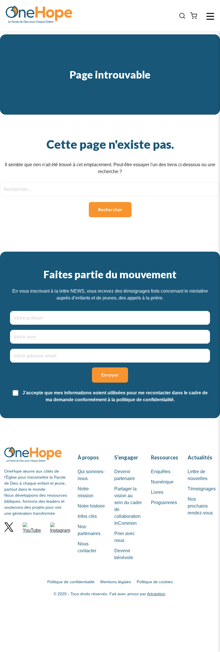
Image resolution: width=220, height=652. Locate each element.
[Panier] (193, 15)
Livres (157, 492)
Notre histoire (91, 506)
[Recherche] (182, 15)
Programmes (164, 502)
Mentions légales (115, 581)
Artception (156, 594)
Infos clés (87, 516)
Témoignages (202, 488)
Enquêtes (160, 471)
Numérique (162, 481)
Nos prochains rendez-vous (200, 506)
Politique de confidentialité (71, 581)
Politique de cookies (155, 581)
